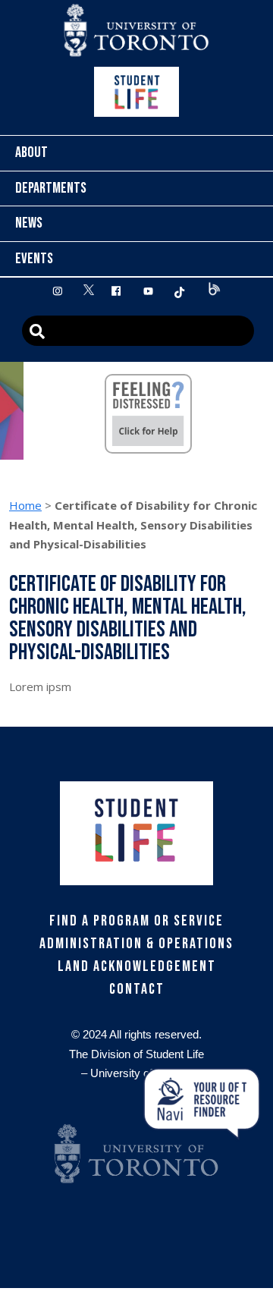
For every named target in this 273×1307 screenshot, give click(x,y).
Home (25, 505)
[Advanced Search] (138, 331)
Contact (137, 989)
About (31, 152)
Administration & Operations (136, 944)
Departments (50, 188)
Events (34, 259)
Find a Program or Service (136, 921)
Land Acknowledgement (137, 966)
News (28, 223)
